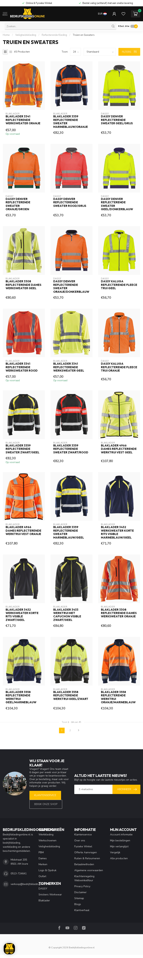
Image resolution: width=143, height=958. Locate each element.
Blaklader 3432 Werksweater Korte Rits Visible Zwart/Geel (22, 615)
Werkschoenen (47, 840)
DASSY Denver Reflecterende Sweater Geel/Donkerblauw (117, 204)
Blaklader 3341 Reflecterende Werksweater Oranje (23, 120)
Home (6, 35)
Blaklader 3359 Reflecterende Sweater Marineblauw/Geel (68, 532)
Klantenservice (45, 795)
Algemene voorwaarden (88, 870)
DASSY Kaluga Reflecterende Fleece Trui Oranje (119, 367)
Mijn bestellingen (120, 840)
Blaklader (44, 900)
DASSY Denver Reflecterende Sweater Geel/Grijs (117, 120)
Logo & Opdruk (47, 870)
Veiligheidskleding (25, 35)
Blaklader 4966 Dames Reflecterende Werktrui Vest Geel (119, 449)
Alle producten (119, 858)
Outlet (42, 876)
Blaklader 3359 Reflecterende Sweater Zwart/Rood (70, 449)
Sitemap (79, 898)
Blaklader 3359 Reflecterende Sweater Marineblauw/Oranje (70, 121)
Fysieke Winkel (83, 846)
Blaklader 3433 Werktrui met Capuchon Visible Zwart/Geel (67, 615)
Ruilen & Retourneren (87, 858)
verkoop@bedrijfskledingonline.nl (30, 884)
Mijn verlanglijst (119, 846)
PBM (41, 852)
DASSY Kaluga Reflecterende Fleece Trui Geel (119, 285)
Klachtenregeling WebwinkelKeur (84, 878)
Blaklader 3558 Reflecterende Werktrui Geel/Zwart (70, 695)
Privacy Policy (82, 886)
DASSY (43, 888)
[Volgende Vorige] (78, 730)
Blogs (77, 904)
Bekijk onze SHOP (45, 804)
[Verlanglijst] (123, 14)
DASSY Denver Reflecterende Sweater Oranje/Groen (18, 204)
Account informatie (121, 834)
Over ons (79, 840)
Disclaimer (80, 892)
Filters (127, 52)
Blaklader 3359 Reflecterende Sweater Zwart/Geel (22, 449)
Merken (43, 864)
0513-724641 (19, 873)
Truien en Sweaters (84, 35)
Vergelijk (115, 852)
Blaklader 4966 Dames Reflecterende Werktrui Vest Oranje (23, 530)
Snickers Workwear (50, 894)
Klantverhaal (81, 910)
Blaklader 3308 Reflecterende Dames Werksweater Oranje (119, 613)
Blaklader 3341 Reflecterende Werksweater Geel (68, 367)
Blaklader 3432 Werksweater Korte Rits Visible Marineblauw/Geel (117, 532)
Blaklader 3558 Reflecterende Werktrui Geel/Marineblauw (21, 697)
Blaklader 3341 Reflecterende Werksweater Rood (22, 367)
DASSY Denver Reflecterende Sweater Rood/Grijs (69, 202)
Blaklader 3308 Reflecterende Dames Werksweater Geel (23, 285)
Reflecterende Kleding (54, 35)
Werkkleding (46, 834)
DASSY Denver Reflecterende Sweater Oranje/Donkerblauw (71, 286)
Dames (43, 858)
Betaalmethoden (84, 864)
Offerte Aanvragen (85, 852)
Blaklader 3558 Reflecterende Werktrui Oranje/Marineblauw (118, 697)
